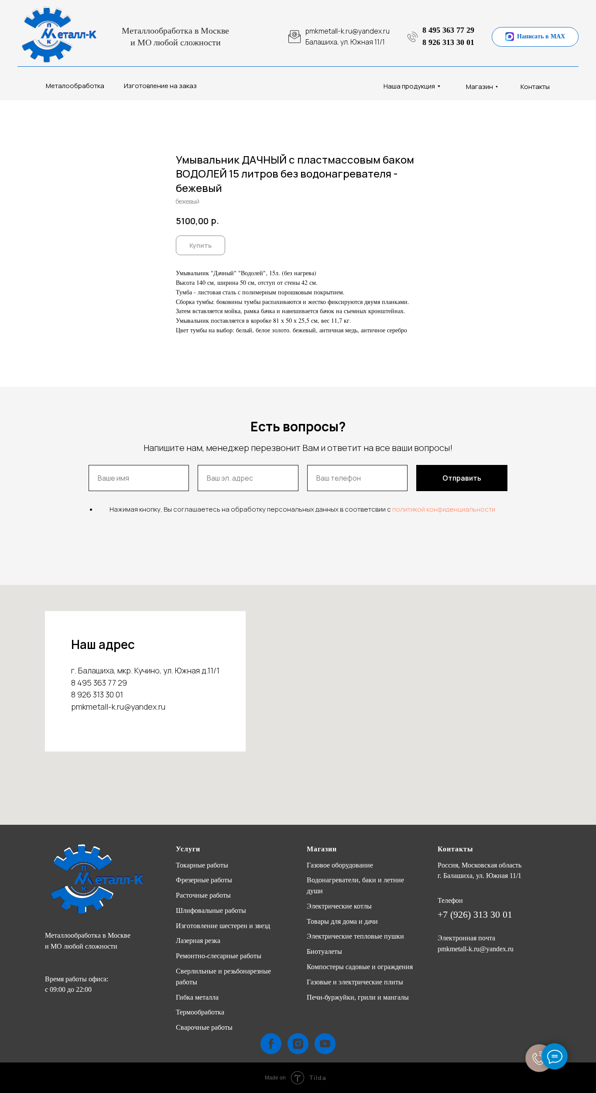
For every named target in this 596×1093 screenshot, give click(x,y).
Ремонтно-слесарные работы (218, 956)
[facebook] (270, 1043)
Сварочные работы (204, 1027)
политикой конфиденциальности (443, 509)
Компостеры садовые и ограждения (360, 966)
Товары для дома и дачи (342, 921)
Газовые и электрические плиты (355, 982)
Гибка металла (197, 997)
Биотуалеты (324, 951)
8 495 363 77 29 (448, 30)
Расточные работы (203, 895)
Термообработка (200, 1012)
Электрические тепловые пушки (355, 936)
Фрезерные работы (204, 880)
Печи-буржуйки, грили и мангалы (358, 997)
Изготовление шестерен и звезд (223, 925)
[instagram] (298, 1043)
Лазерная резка (198, 940)
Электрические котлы (339, 906)
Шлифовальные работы (211, 910)
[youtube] (325, 1043)
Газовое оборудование (340, 865)
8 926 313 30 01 (448, 42)
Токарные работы (202, 865)
